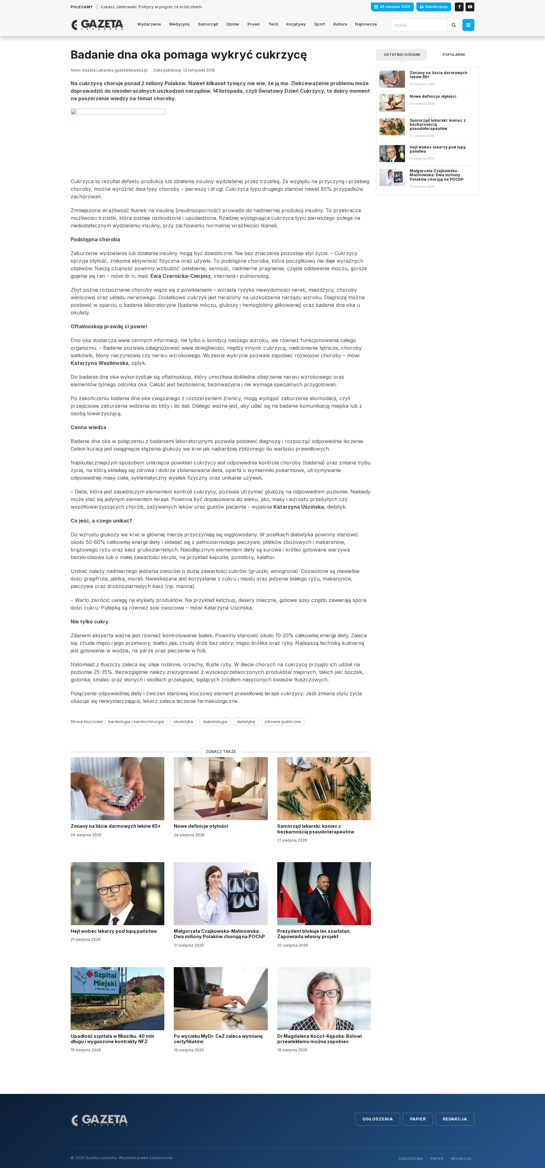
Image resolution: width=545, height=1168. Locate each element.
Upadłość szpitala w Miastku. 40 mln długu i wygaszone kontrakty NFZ (112, 1038)
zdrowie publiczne (283, 721)
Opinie (232, 24)
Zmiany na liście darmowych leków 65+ (116, 826)
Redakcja (455, 1119)
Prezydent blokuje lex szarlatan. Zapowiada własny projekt (314, 933)
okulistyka (183, 721)
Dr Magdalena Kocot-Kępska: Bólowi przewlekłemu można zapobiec (319, 1038)
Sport (319, 24)
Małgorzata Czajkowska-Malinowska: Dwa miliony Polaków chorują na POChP (219, 933)
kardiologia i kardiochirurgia (136, 721)
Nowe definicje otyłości (201, 826)
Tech (273, 24)
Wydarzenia (149, 24)
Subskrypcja (436, 6)
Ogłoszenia (377, 1119)
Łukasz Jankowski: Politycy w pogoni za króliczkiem (151, 6)
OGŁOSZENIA (411, 1158)
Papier (418, 1119)
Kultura (340, 24)
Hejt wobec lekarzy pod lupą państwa (114, 931)
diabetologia (215, 721)
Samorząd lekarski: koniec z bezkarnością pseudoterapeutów (316, 828)
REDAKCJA (461, 1158)
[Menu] (468, 25)
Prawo (254, 24)
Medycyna (179, 24)
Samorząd (208, 24)
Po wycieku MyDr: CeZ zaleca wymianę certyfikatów (218, 1038)
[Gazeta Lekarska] (97, 25)
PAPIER (437, 1158)
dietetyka (246, 721)
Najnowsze (366, 24)
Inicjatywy (296, 24)
